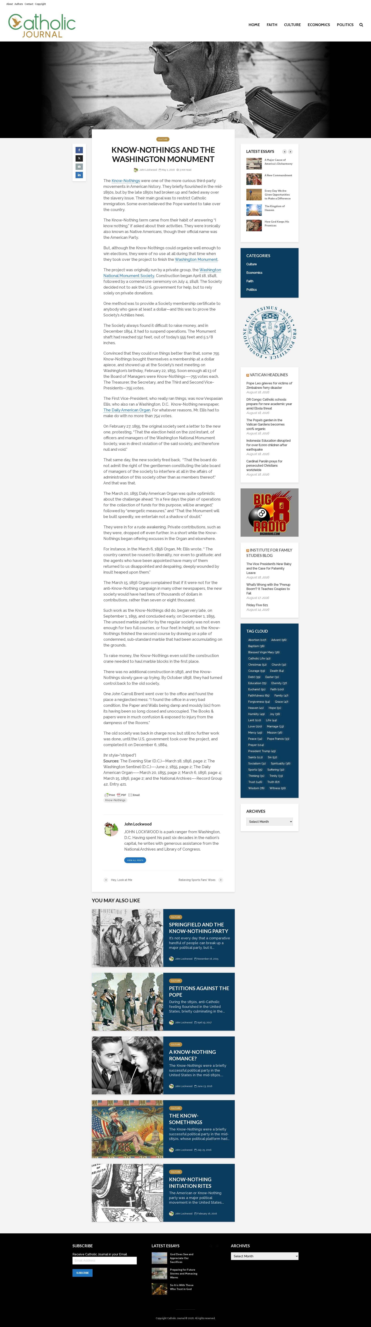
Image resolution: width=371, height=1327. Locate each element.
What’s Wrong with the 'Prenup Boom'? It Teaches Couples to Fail (268, 589)
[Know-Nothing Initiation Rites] (127, 1192)
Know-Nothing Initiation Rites (190, 1182)
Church (279, 664)
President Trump (262, 751)
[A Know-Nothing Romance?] (127, 1065)
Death (277, 670)
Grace (281, 701)
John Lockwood (148, 170)
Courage (256, 670)
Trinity (276, 775)
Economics (319, 24)
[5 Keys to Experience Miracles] (254, 198)
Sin (272, 757)
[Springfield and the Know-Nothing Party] (127, 938)
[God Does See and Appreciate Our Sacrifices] (254, 213)
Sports (255, 769)
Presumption (273, 179)
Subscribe (82, 1273)
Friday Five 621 (257, 605)
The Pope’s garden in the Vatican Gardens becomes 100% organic (265, 424)
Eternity (279, 683)
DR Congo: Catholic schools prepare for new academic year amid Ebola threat (269, 404)
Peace (255, 738)
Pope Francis (278, 738)
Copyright (40, 4)
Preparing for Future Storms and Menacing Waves (278, 229)
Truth (273, 782)
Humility (256, 714)
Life (271, 720)
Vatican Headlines (269, 374)
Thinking (256, 775)
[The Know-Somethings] (127, 1129)
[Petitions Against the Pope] (127, 1001)
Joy (275, 714)
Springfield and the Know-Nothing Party (198, 927)
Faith (272, 24)
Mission (274, 732)
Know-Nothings (126, 180)
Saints (255, 757)
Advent (279, 639)
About (9, 4)
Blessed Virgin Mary (264, 652)
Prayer (256, 745)
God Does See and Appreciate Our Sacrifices (276, 213)
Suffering (275, 769)
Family (281, 695)
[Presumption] (254, 182)
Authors (18, 4)
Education (257, 683)
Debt (254, 677)
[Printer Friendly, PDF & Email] (122, 795)
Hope (275, 707)
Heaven (256, 707)
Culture (292, 24)
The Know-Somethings (185, 1119)
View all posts (135, 860)
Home (254, 24)
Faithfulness (259, 695)
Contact (29, 4)
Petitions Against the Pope (199, 991)
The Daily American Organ (126, 410)
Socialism (257, 763)
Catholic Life (259, 658)
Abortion (257, 639)
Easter (272, 677)
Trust (255, 782)
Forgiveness (259, 701)
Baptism (256, 646)
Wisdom (256, 788)
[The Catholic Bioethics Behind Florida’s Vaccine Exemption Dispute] (254, 163)
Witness (278, 788)
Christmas (257, 664)
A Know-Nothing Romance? (192, 1055)
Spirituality (280, 763)
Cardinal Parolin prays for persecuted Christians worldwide (264, 465)
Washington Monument (196, 259)
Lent (254, 720)
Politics (345, 24)
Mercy (255, 732)
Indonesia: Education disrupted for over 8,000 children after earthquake (268, 445)
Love (255, 726)
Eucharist (256, 689)
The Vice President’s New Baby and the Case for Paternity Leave (268, 568)
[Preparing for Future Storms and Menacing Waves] (254, 229)
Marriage (275, 726)
